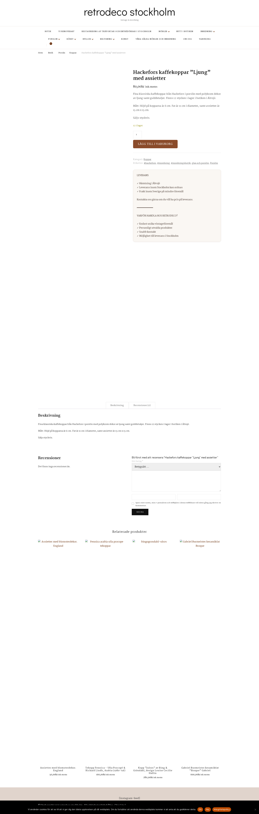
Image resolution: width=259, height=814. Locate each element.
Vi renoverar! (66, 31)
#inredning (163, 163)
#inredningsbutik (181, 163)
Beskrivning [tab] (117, 405)
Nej (207, 809)
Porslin (53, 39)
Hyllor (87, 39)
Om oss (187, 39)
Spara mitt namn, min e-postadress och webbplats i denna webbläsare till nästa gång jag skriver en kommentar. (178, 504)
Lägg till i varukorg (155, 144)
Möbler (163, 31)
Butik (48, 31)
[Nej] (255, 809)
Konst (124, 39)
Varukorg (205, 39)
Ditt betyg (137, 461)
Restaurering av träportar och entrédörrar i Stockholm (116, 31)
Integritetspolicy (222, 809)
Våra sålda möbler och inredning (156, 39)
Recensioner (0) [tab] (142, 405)
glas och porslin (200, 163)
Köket (70, 39)
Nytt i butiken (184, 31)
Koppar (147, 159)
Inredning (206, 31)
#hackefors (150, 163)
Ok (200, 809)
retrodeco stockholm (129, 11)
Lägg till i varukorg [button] (58, 652)
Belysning (106, 39)
